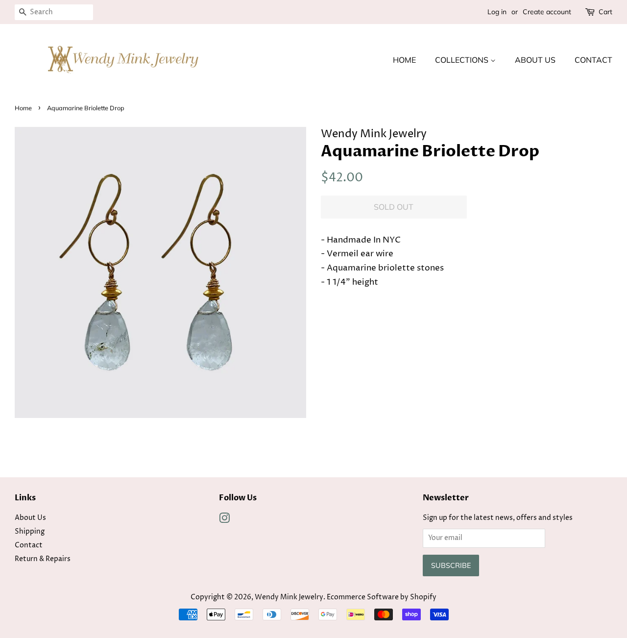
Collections (462, 60)
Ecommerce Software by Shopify (381, 597)
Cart (605, 11)
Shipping (30, 532)
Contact (593, 60)
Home (404, 60)
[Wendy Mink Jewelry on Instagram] (224, 520)
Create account (547, 11)
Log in (496, 11)
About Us (535, 60)
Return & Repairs (43, 559)
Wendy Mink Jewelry (289, 597)
